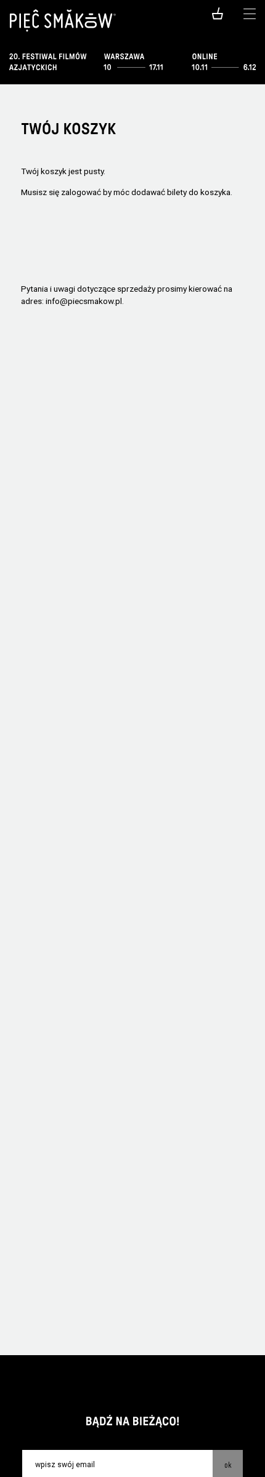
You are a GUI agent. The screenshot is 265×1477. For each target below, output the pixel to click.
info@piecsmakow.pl (84, 301)
